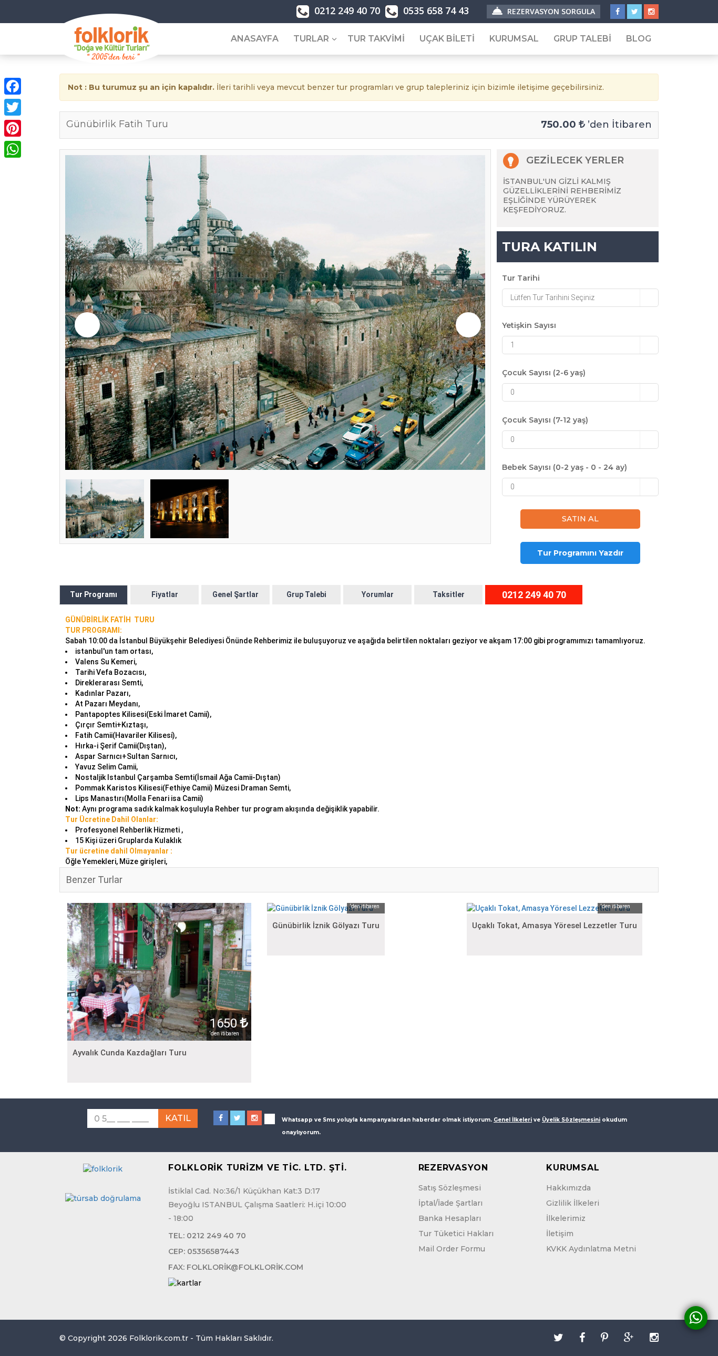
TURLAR (311, 39)
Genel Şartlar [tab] (235, 594)
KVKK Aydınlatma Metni (591, 1248)
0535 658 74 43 (435, 10)
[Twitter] (12, 107)
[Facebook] (12, 86)
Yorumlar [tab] (378, 594)
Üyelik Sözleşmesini (571, 1119)
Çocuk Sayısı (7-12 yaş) (545, 420)
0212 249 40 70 (346, 10)
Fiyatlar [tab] (164, 594)
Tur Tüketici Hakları (456, 1233)
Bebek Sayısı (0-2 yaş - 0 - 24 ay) (564, 467)
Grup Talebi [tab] (306, 594)
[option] (275, 312)
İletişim (559, 1233)
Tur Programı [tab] (93, 594)
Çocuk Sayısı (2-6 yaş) (544, 372)
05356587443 (213, 1251)
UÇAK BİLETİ (447, 39)
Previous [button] (87, 324)
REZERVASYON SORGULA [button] (550, 11)
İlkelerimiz (566, 1218)
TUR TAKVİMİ (376, 39)
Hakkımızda (568, 1187)
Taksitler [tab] (449, 594)
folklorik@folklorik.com (245, 1267)
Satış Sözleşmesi (449, 1187)
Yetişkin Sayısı (529, 325)
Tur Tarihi (521, 278)
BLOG (638, 39)
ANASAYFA (255, 39)
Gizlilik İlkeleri (572, 1203)
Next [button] (468, 324)
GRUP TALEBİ (582, 39)
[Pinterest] (12, 128)
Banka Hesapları (449, 1218)
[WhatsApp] (12, 149)
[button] (580, 298)
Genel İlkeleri (513, 1119)
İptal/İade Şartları (450, 1203)
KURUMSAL (514, 39)
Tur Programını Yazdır (580, 553)
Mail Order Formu (451, 1248)
